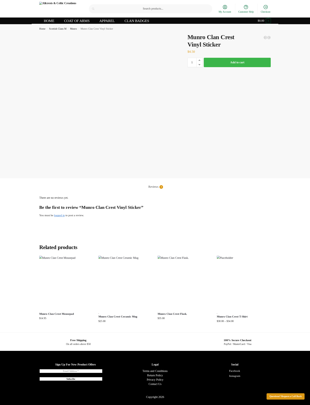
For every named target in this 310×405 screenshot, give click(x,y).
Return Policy (155, 375)
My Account (225, 11)
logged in (59, 215)
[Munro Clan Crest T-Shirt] (269, 37)
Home (42, 28)
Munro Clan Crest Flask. (172, 313)
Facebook (234, 370)
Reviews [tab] (155, 186)
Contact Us (155, 384)
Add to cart (237, 62)
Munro (73, 28)
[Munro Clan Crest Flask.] (184, 282)
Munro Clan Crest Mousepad (56, 313)
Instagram (234, 375)
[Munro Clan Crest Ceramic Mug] (125, 282)
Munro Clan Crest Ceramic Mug (117, 316)
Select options (243, 328)
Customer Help (246, 11)
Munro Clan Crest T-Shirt (232, 316)
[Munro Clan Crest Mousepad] (265, 37)
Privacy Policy (155, 379)
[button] (264, 21)
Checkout (265, 11)
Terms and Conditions (155, 371)
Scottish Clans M (57, 28)
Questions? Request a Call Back (285, 396)
